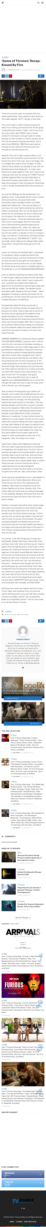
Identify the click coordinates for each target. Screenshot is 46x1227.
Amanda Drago (13, 70)
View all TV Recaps (21, 918)
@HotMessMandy (33, 663)
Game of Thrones (11, 614)
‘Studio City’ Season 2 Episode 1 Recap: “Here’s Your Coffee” (30, 905)
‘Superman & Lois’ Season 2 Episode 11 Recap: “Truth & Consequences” (29, 890)
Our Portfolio (30, 1222)
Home (12, 1222)
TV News (14, 735)
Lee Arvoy (16, 752)
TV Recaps (5, 57)
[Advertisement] (23, 29)
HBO (19, 614)
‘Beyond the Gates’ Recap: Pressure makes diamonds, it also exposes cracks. (29, 857)
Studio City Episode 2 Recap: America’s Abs (29, 873)
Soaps (19, 853)
